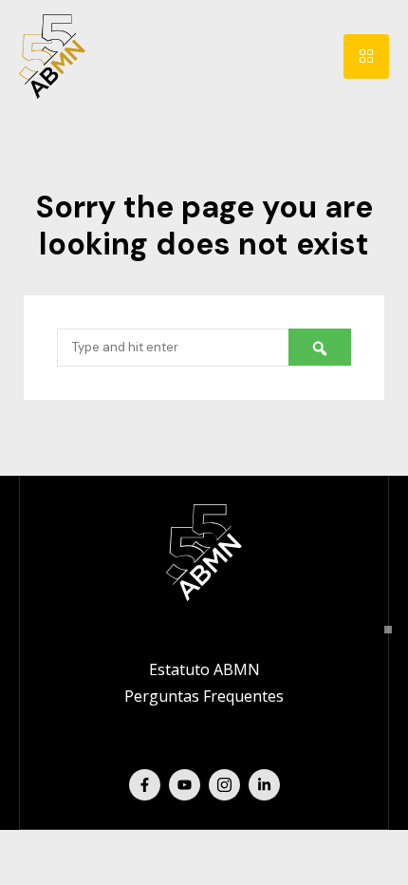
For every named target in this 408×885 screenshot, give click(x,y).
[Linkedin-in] (264, 784)
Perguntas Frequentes (204, 696)
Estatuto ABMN (204, 669)
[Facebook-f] (144, 784)
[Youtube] (184, 784)
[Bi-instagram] (224, 784)
